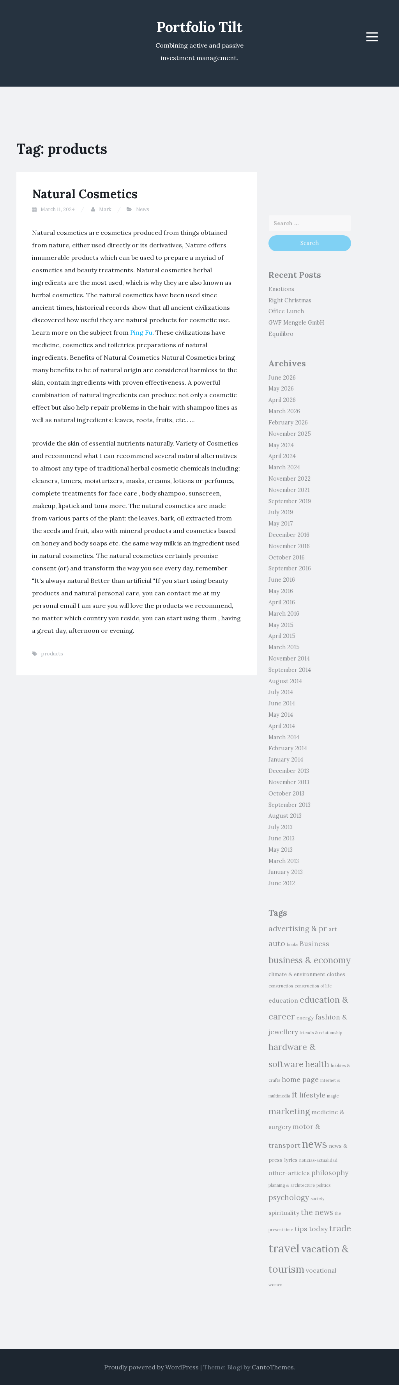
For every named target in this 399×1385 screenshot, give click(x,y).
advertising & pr (297, 928)
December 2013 (288, 770)
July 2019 (280, 512)
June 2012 (281, 883)
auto (276, 943)
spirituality (283, 1212)
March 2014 (283, 737)
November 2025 (289, 433)
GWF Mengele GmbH (296, 322)
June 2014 (281, 703)
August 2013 (285, 815)
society (318, 1198)
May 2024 (281, 445)
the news (317, 1212)
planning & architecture (291, 1185)
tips (301, 1228)
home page (300, 1079)
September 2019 (289, 501)
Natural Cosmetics (85, 193)
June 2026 (282, 377)
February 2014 (287, 748)
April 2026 (282, 399)
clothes (336, 974)
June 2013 (281, 838)
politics (323, 1185)
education (283, 1000)
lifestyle (312, 1094)
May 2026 (281, 388)
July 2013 (280, 827)
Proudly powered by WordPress (151, 1367)
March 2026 (284, 411)
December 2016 (288, 534)
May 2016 (280, 591)
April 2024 (282, 456)
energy (305, 1017)
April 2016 (281, 602)
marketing (289, 1111)
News (142, 209)
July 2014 (280, 692)
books (292, 944)
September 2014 (289, 669)
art (332, 929)
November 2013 (288, 782)
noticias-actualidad (318, 1160)
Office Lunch (286, 311)
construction (280, 986)
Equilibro (280, 333)
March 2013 (283, 861)
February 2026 (288, 422)
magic (333, 1096)
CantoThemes (273, 1367)
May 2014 (280, 714)
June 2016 (281, 579)
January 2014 (285, 759)
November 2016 (289, 546)
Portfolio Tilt (199, 27)
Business (314, 943)
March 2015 (284, 647)
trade (340, 1228)
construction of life (313, 986)
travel (284, 1248)
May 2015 (280, 625)
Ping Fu (141, 332)
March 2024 (284, 467)
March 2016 (283, 613)
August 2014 (285, 681)
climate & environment (296, 974)
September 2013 (289, 804)
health (317, 1064)
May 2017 (280, 523)
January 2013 (285, 871)
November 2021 (289, 490)
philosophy (329, 1172)
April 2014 (281, 726)
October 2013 (286, 793)
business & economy (309, 960)
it (295, 1094)
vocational (321, 1270)
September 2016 (289, 568)
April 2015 (281, 635)
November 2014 (289, 658)
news (314, 1144)
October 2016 (286, 557)
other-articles (289, 1173)
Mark (105, 209)
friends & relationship (321, 1032)
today (318, 1228)
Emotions (281, 289)
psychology (288, 1197)
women (275, 1284)
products (52, 653)
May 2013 (280, 849)
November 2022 (289, 478)
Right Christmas (289, 300)
